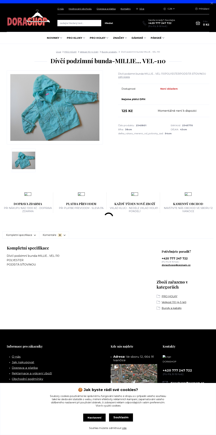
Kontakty (126, 8)
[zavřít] (211, 3)
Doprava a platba (106, 8)
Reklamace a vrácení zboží (32, 373)
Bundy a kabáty (109, 52)
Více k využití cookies (108, 405)
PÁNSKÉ (156, 37)
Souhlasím (121, 417)
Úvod (58, 52)
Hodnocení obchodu (80, 8)
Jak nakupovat (23, 362)
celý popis (124, 77)
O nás (60, 8)
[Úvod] (29, 17)
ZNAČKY (118, 37)
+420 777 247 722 (159, 23)
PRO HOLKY (97, 37)
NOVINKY (53, 37)
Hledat (109, 23)
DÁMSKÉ (137, 37)
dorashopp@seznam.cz (176, 265)
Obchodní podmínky (27, 379)
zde (124, 428)
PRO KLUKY (74, 37)
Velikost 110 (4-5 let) (89, 52)
